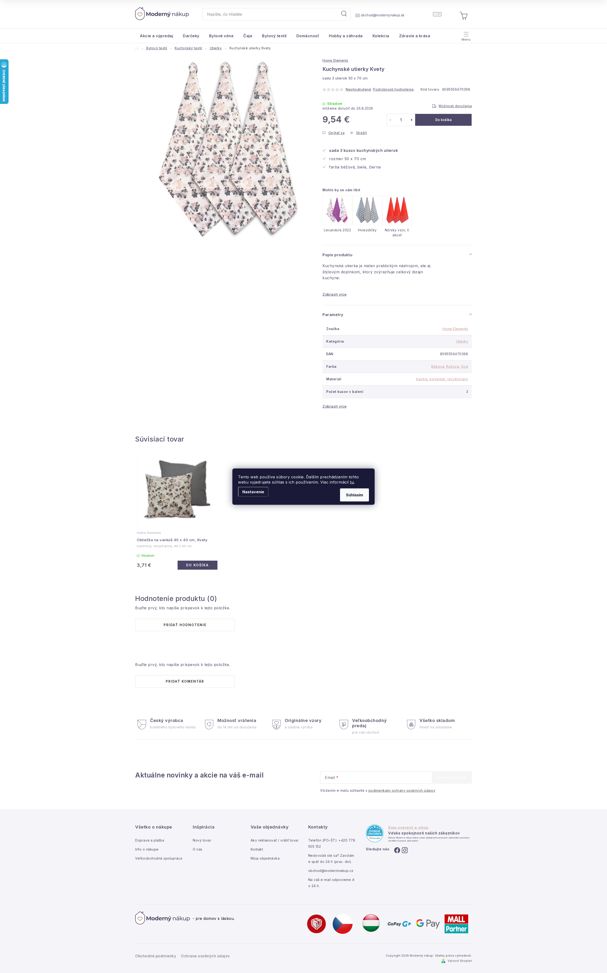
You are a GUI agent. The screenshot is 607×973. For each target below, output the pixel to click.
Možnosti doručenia (455, 106)
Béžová (437, 366)
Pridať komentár (185, 681)
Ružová (452, 366)
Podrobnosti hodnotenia (393, 89)
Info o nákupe (147, 849)
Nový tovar (202, 840)
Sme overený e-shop (408, 827)
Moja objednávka (265, 858)
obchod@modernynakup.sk (383, 15)
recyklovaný (457, 379)
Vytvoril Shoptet (460, 961)
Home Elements (335, 60)
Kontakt (257, 849)
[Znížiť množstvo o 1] (390, 120)
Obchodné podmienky (155, 956)
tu (352, 482)
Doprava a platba (149, 840)
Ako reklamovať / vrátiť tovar (275, 840)
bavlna (421, 379)
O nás (197, 849)
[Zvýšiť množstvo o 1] (411, 120)
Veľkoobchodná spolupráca (158, 858)
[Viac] (465, 35)
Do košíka (443, 120)
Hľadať (344, 14)
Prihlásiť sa (452, 777)
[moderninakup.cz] (342, 923)
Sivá (464, 366)
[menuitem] (156, 36)
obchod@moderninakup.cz (331, 871)
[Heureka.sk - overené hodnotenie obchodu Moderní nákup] (374, 833)
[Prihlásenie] (437, 14)
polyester (437, 379)
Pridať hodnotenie (185, 625)
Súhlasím (354, 494)
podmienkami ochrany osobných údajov (402, 790)
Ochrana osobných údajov (205, 956)
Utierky (462, 341)
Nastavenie (253, 491)
